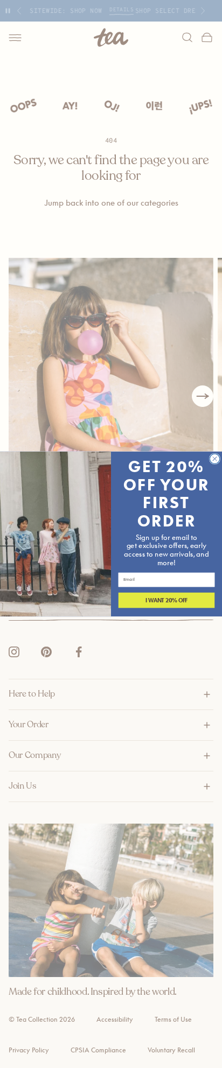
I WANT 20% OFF (166, 600)
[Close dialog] (214, 458)
